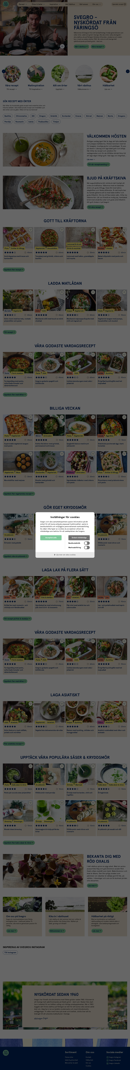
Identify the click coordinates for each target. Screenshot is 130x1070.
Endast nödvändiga (79, 538)
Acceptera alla (51, 538)
